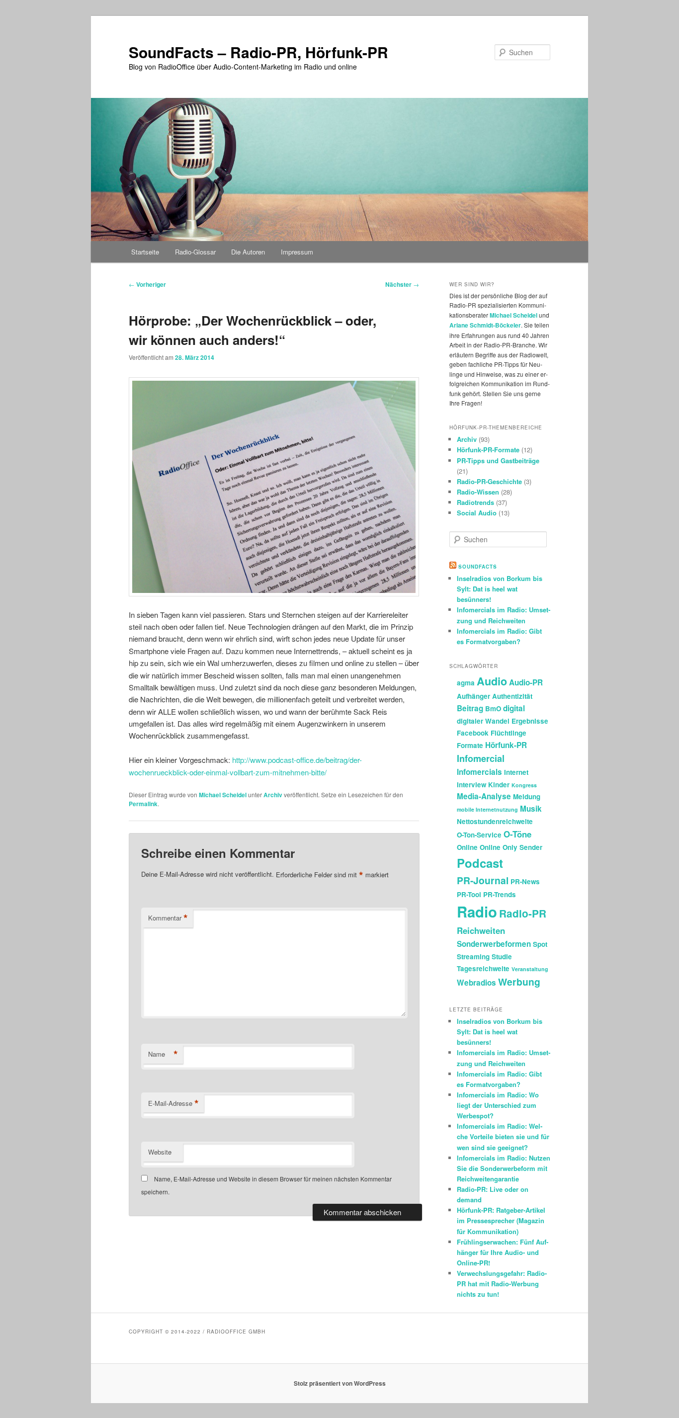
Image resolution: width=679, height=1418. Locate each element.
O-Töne (517, 834)
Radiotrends (475, 502)
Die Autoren (248, 251)
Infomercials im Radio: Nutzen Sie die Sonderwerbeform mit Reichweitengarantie (503, 1168)
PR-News (525, 881)
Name (163, 1054)
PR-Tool (469, 894)
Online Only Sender (511, 847)
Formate (470, 745)
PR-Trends (499, 894)
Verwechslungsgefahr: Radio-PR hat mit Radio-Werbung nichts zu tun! (502, 1283)
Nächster (402, 284)
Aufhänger (473, 696)
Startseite (145, 251)
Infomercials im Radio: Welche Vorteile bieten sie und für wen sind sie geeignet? (503, 1136)
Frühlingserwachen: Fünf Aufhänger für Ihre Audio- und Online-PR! (502, 1252)
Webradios (476, 982)
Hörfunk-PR (506, 745)
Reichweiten (481, 930)
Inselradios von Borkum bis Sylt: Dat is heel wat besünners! (499, 589)
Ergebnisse (529, 721)
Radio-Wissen (478, 492)
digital (514, 708)
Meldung (526, 796)
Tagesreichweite (483, 968)
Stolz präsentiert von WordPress (340, 1383)
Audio (492, 681)
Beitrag (470, 708)
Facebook (473, 733)
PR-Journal (483, 880)
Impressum (297, 251)
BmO (493, 708)
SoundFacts (477, 566)
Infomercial (481, 758)
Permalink (143, 803)
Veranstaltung (529, 969)
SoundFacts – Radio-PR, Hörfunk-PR (258, 52)
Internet (516, 772)
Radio (477, 911)
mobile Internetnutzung (487, 809)
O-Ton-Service (479, 834)
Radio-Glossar (195, 251)
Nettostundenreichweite (495, 821)
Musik (531, 808)
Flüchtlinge (508, 733)
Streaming (473, 956)
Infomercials (479, 771)
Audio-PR (526, 682)
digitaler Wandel (483, 721)
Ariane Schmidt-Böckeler (485, 325)
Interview (471, 784)
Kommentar (168, 918)
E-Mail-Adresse (173, 1103)
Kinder (498, 784)
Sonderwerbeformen (494, 943)
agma (466, 682)
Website (159, 1152)
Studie (502, 956)
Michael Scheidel (223, 794)
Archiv (272, 794)
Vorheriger (147, 284)
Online (467, 847)
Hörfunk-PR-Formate (488, 449)
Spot (540, 944)
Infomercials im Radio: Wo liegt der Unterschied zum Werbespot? (498, 1105)
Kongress (524, 785)
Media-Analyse (484, 796)
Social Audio (477, 512)
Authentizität (512, 696)
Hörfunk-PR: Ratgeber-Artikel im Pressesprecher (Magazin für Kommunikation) (501, 1220)
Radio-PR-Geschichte (489, 481)
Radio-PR (522, 913)
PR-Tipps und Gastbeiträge (498, 460)
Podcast (480, 862)
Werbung (519, 982)
